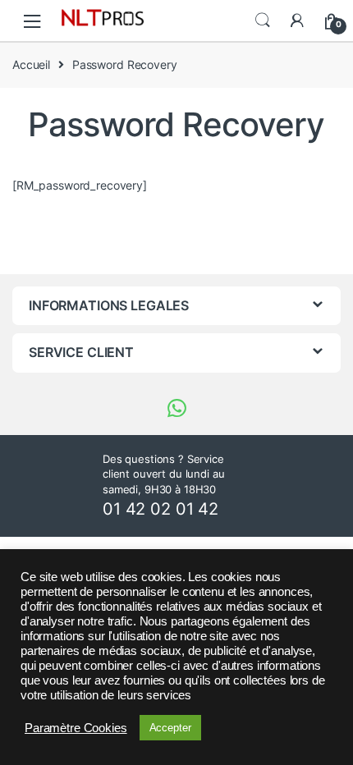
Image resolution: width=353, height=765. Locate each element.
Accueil (31, 64)
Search (263, 20)
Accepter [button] (170, 727)
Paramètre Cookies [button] (76, 728)
